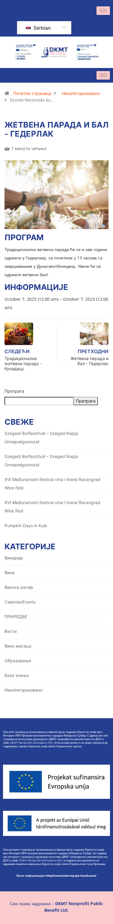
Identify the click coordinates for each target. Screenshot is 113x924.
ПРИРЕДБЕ (16, 616)
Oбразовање (18, 660)
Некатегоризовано (81, 93)
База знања (17, 675)
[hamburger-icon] (103, 10)
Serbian (41, 28)
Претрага (14, 391)
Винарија (14, 557)
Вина (9, 572)
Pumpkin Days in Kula (26, 525)
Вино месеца (18, 645)
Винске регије (19, 587)
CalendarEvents (20, 601)
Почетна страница (32, 93)
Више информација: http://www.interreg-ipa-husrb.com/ (56, 875)
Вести (11, 631)
